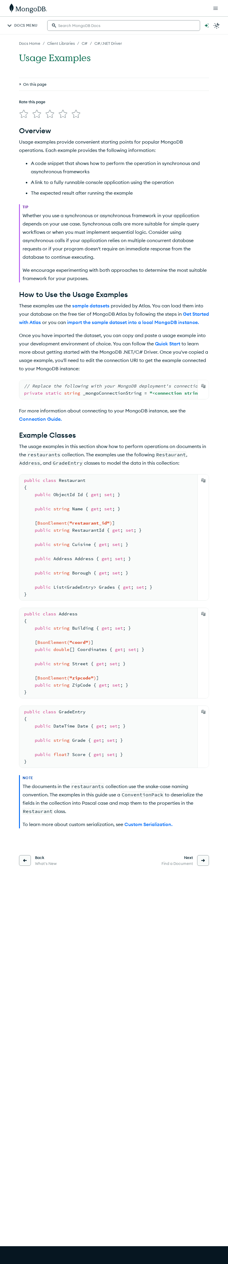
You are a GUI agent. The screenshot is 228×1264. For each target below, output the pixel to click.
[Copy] (203, 386)
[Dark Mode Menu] (217, 25)
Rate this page (32, 101)
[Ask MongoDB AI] (206, 25)
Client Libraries (61, 43)
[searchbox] (123, 25)
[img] (23, 114)
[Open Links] (215, 8)
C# (85, 43)
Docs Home (29, 43)
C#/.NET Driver (108, 43)
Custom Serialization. (148, 824)
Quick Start (167, 344)
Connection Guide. (40, 419)
